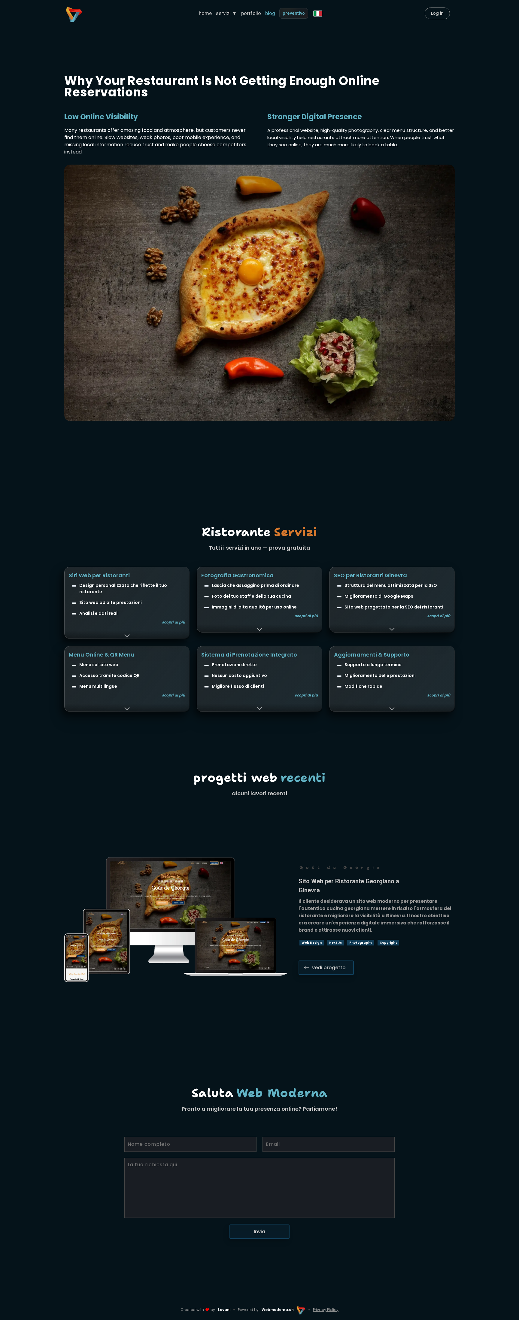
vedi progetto (329, 967)
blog (270, 13)
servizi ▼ (226, 13)
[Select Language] (317, 14)
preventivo (294, 13)
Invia (259, 1231)
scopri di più (173, 622)
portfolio (251, 13)
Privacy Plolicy (325, 1309)
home (205, 13)
